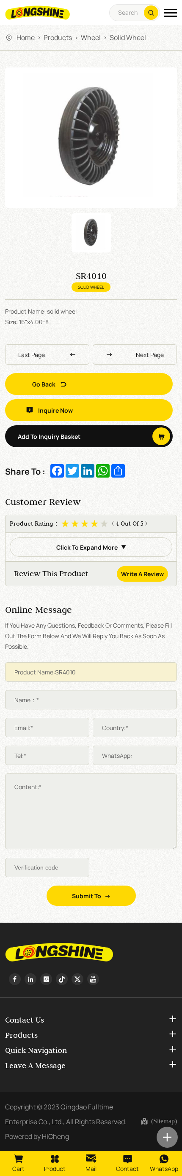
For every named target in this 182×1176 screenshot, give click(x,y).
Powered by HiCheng (37, 1136)
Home (26, 37)
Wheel (91, 37)
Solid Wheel (128, 37)
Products (58, 37)
